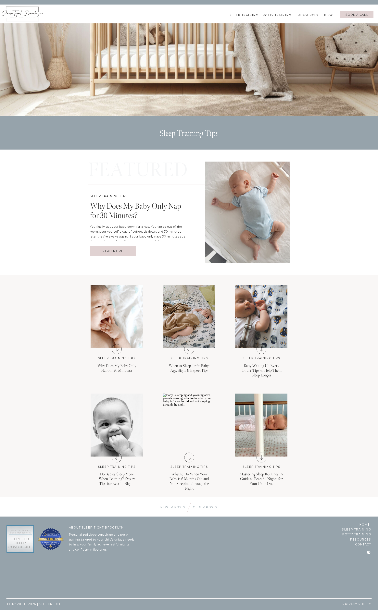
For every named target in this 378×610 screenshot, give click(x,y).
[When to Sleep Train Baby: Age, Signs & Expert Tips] (189, 349)
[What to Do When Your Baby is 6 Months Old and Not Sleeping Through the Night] (189, 457)
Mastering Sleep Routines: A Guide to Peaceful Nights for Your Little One (261, 479)
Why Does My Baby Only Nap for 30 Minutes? (135, 210)
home (364, 524)
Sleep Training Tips (109, 196)
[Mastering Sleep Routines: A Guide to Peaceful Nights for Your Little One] (261, 457)
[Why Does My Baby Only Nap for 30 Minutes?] (117, 316)
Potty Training (356, 534)
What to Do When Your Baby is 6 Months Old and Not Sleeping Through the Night (189, 481)
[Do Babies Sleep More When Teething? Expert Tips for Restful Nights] (117, 425)
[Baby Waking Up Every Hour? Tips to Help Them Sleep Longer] (261, 349)
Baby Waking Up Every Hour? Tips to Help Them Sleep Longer (262, 370)
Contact (363, 544)
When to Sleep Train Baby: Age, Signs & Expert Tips (189, 368)
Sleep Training (356, 529)
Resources (360, 539)
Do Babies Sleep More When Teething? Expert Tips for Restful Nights (117, 479)
